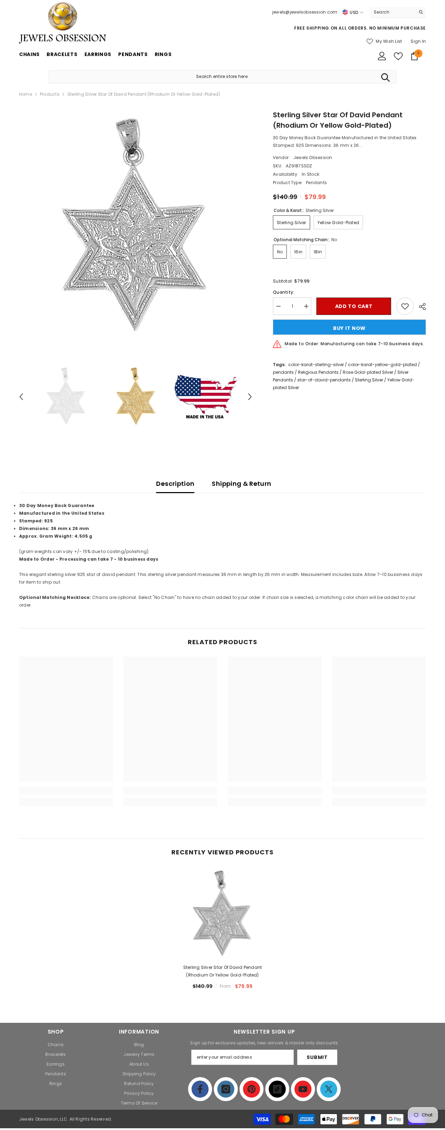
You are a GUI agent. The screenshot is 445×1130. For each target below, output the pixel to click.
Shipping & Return (241, 483)
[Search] (398, 12)
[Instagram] (226, 1089)
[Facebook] (200, 1089)
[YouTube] (303, 1089)
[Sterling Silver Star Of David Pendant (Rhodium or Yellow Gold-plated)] (222, 914)
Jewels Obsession (312, 157)
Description (175, 483)
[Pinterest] (252, 1089)
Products (49, 94)
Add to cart (354, 306)
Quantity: (283, 292)
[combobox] (392, 12)
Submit (317, 1057)
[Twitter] (329, 1089)
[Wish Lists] (398, 56)
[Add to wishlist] (405, 306)
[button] (21, 397)
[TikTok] (277, 1089)
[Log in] (382, 56)
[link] (66, 791)
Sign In (418, 41)
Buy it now (349, 328)
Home (25, 94)
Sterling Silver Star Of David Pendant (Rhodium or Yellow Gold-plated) (222, 971)
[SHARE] (420, 306)
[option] (135, 226)
